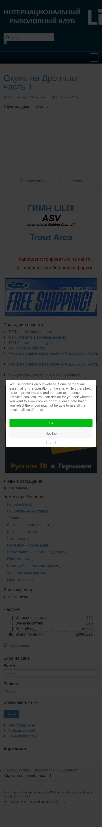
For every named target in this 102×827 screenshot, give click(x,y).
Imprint (51, 442)
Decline (51, 433)
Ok (51, 423)
